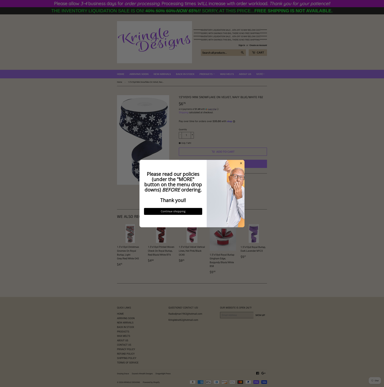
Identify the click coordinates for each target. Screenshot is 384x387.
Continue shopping (173, 211)
